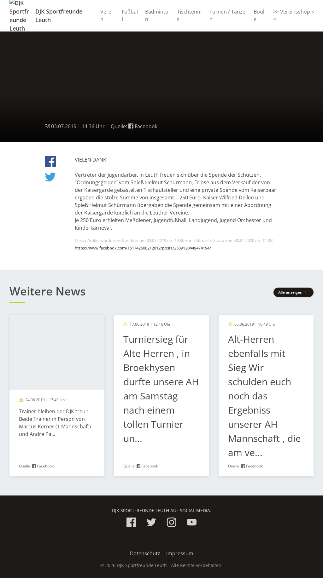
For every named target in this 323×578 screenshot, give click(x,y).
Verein (106, 15)
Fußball (130, 15)
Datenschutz (145, 553)
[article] (56, 395)
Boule (259, 15)
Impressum (179, 553)
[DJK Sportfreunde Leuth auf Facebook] (131, 523)
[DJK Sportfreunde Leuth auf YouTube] (192, 523)
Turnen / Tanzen (227, 15)
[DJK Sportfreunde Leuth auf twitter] (151, 523)
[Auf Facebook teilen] (50, 162)
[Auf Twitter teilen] (50, 177)
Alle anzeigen (290, 292)
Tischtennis (189, 15)
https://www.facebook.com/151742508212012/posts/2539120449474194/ (143, 248)
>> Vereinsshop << (293, 15)
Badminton (156, 15)
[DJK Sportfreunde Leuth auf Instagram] (171, 523)
